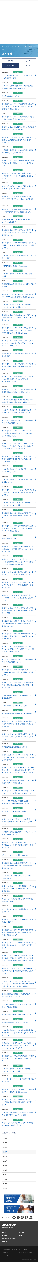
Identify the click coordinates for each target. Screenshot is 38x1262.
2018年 (5, 1175)
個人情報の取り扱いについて (11, 1249)
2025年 (5, 1143)
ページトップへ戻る (35, 1255)
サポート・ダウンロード (9, 1238)
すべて (10, 61)
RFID (20, 1235)
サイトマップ (6, 1255)
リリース (27, 61)
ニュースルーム (22, 46)
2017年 (5, 1179)
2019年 (5, 1170)
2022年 (5, 1156)
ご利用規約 (24, 1249)
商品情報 (21, 1232)
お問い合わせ (6, 1242)
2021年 (5, 1161)
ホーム (3, 46)
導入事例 (4, 1235)
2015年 (5, 1188)
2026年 (5, 1138)
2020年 (5, 1165)
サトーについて (12, 46)
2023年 (30, 46)
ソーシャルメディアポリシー (28, 1252)
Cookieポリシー (7, 1252)
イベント (27, 65)
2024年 (5, 1147)
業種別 (4, 1232)
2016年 (5, 1184)
